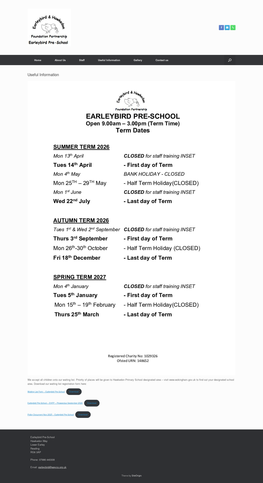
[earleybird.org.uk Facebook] (221, 27)
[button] (229, 60)
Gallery (138, 60)
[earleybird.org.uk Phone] (232, 27)
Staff (82, 60)
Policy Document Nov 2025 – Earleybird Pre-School (51, 414)
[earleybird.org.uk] (49, 27)
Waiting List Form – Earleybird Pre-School (46, 391)
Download (74, 391)
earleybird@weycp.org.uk (52, 467)
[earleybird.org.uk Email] (227, 27)
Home (37, 60)
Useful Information (109, 60)
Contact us (162, 60)
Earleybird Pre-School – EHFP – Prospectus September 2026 (55, 403)
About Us (60, 60)
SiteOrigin (137, 475)
